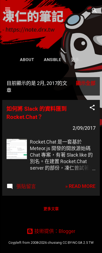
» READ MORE (80, 186)
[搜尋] (94, 11)
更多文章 (51, 209)
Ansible (52, 59)
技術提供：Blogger (54, 231)
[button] (92, 108)
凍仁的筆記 (51, 23)
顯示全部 (85, 83)
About (27, 59)
